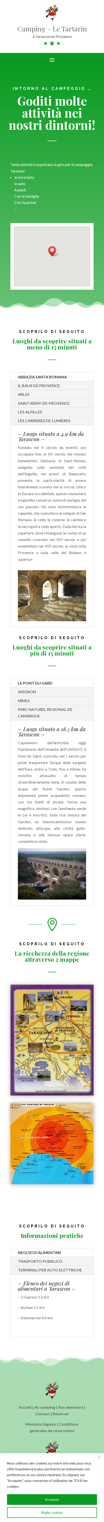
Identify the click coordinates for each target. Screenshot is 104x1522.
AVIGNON (27, 691)
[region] (52, 1487)
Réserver (61, 1413)
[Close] (99, 1457)
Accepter (52, 1499)
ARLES (24, 394)
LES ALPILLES (30, 412)
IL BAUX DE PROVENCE (39, 385)
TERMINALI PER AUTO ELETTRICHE (50, 1270)
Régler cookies (52, 1512)
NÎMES (24, 700)
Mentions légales (40, 1424)
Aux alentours (70, 1407)
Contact (42, 1413)
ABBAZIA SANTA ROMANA (42, 377)
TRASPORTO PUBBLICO (40, 1261)
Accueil (25, 1407)
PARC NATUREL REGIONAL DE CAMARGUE (45, 712)
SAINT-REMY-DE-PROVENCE (44, 403)
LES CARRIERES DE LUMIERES (44, 420)
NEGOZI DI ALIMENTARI (39, 1252)
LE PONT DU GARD (35, 683)
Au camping (44, 1407)
